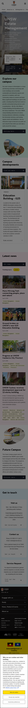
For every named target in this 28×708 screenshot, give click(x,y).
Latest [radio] (16, 269)
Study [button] (4, 602)
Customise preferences (14, 702)
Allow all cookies (14, 692)
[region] (14, 681)
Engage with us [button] (7, 598)
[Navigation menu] (25, 4)
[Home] (14, 3)
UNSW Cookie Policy (12, 687)
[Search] (3, 4)
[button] (13, 59)
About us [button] (5, 611)
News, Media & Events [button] (10, 607)
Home (3, 9)
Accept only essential (14, 697)
